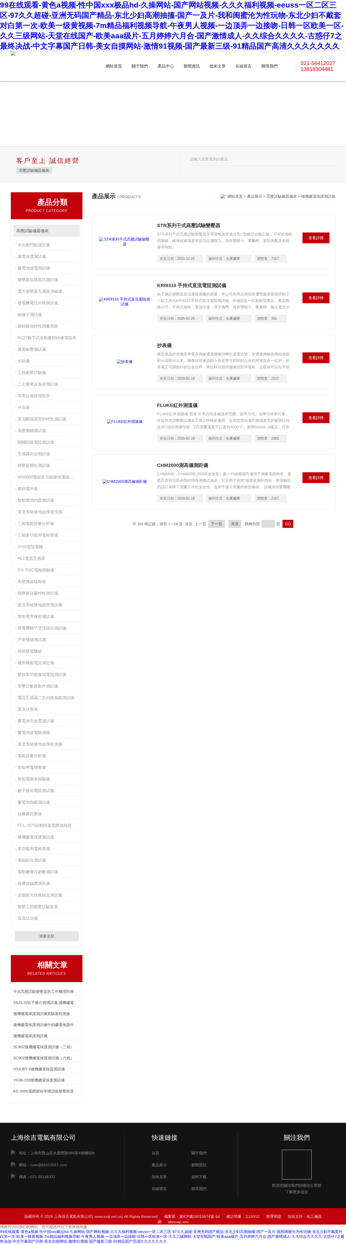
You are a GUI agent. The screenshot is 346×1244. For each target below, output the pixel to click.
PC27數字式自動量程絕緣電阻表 (47, 337)
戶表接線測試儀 (32, 639)
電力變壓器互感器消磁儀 (40, 291)
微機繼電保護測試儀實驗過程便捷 (41, 1014)
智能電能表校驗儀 (34, 779)
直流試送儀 (28, 918)
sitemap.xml (178, 1222)
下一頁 (216, 524)
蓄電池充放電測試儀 (36, 721)
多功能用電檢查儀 (34, 848)
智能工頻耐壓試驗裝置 (38, 906)
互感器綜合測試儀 (34, 453)
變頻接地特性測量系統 (38, 326)
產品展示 (254, 196)
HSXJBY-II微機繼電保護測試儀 (39, 1069)
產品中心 (166, 66)
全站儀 (24, 361)
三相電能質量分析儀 (36, 523)
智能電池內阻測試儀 (36, 500)
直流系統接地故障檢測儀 (40, 744)
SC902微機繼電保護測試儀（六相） (43, 1058)
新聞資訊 (192, 66)
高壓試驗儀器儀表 (34, 170)
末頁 (235, 524)
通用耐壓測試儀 (32, 349)
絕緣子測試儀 (30, 314)
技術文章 (217, 66)
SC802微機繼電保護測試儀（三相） (43, 1047)
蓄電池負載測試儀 (34, 802)
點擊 (73, 231)
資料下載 (199, 1177)
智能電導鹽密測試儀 (36, 616)
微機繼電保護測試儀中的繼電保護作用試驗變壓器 (46, 1025)
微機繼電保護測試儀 (36, 837)
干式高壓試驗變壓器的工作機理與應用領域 (46, 991)
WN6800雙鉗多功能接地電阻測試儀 (48, 477)
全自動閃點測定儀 (34, 244)
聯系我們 (269, 66)
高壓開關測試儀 (32, 430)
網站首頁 (114, 66)
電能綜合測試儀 (32, 860)
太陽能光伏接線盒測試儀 (40, 895)
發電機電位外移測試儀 (38, 303)
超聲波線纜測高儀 (34, 883)
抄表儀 (164, 345)
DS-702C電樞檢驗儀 (36, 570)
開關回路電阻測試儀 (36, 442)
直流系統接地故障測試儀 (40, 604)
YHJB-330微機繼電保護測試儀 (39, 1080)
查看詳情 (316, 238)
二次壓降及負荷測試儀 (38, 384)
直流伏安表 (28, 709)
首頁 (155, 1153)
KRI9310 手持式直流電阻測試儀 (191, 285)
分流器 (24, 407)
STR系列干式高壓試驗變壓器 (188, 225)
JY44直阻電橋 (30, 546)
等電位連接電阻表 (34, 395)
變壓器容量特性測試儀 (38, 593)
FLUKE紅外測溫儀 (177, 405)
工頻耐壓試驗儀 (32, 372)
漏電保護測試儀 (32, 256)
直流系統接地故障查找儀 (40, 512)
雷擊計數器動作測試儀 (38, 686)
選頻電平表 (28, 488)
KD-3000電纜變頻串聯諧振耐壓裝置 (43, 1091)
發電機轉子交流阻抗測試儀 (42, 628)
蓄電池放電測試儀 (34, 268)
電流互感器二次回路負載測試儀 (46, 697)
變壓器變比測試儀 (34, 465)
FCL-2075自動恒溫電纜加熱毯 (45, 825)
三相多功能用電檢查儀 (38, 535)
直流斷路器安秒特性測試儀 (42, 419)
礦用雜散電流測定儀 (36, 662)
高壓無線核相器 (32, 581)
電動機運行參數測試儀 (38, 871)
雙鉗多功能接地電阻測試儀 (42, 674)
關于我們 (140, 66)
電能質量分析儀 (32, 755)
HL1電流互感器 (31, 558)
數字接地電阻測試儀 (36, 790)
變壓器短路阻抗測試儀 (38, 279)
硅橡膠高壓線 (30, 813)
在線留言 (243, 66)
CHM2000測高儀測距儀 (182, 465)
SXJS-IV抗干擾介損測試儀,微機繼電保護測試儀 (46, 1002)
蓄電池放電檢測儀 (34, 732)
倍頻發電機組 (30, 651)
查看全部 (46, 936)
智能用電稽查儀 (32, 767)
